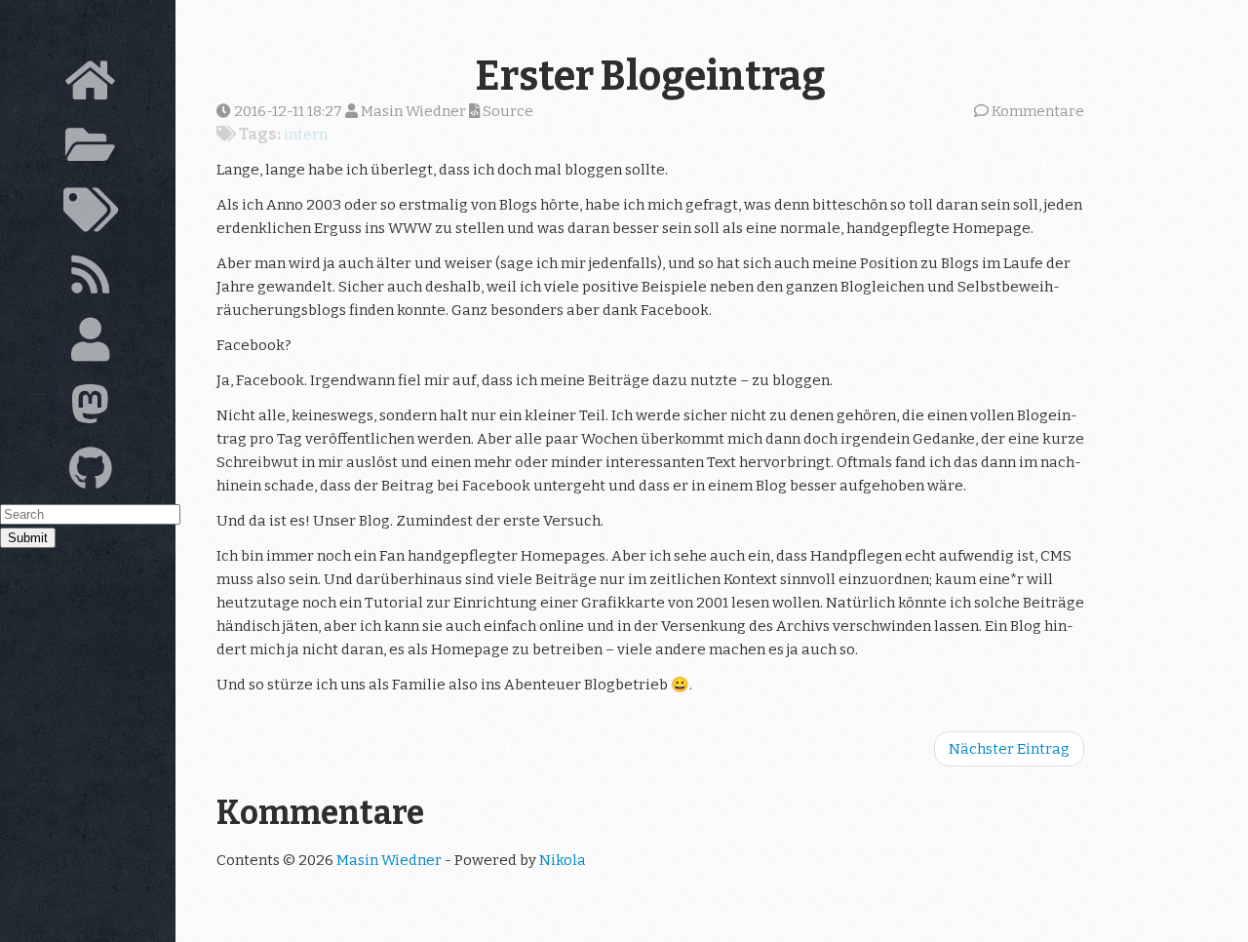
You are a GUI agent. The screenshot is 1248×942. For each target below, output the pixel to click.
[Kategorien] (90, 215)
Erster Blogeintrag (651, 76)
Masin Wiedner (389, 860)
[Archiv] (90, 150)
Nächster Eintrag (1009, 749)
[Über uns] (90, 345)
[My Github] (90, 474)
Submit (28, 537)
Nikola (562, 860)
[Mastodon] (90, 409)
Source (506, 111)
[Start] (90, 86)
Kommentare (1038, 111)
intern (306, 134)
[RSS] (90, 280)
